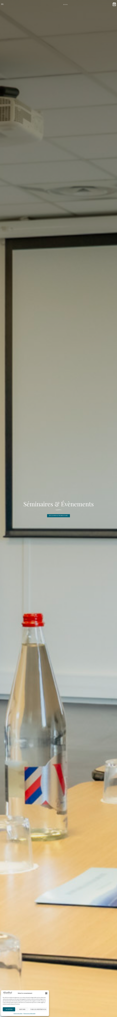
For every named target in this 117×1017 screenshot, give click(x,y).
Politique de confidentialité (29, 1013)
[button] (46, 993)
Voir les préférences (38, 1009)
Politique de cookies (18, 1013)
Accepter (9, 1009)
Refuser (22, 1009)
